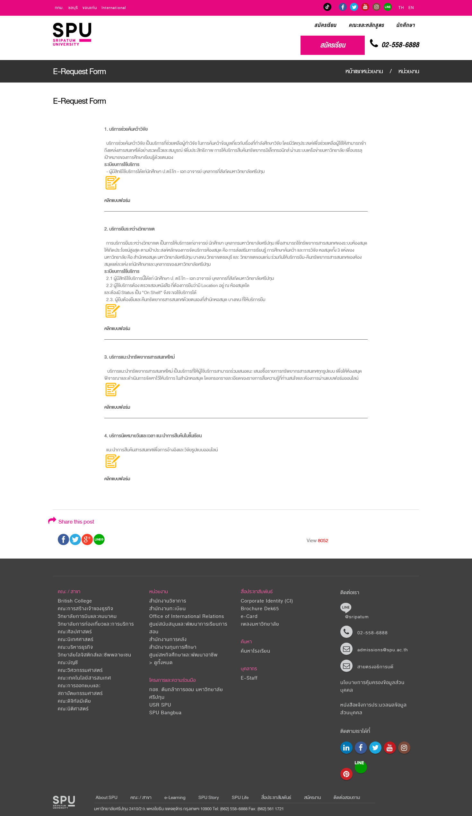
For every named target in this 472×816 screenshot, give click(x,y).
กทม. (59, 8)
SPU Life (240, 797)
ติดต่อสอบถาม (347, 797)
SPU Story (208, 797)
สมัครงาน (312, 797)
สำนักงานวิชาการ (167, 601)
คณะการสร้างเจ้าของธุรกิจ (85, 608)
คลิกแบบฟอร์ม (117, 200)
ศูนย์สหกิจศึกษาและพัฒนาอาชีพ (183, 655)
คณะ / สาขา (141, 797)
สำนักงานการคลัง (168, 639)
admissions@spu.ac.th (382, 650)
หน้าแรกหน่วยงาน (364, 71)
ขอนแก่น (90, 8)
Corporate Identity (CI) (267, 601)
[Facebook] (343, 7)
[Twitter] (354, 7)
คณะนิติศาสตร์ (73, 709)
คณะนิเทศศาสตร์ (75, 639)
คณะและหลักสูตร (366, 25)
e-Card (249, 616)
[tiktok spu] (327, 7)
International (113, 8)
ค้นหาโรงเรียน (255, 651)
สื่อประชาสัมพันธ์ (257, 591)
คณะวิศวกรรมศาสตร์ (80, 670)
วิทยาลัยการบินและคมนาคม (87, 616)
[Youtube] (390, 748)
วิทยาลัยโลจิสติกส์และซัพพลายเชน (94, 655)
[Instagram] (376, 7)
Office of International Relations (186, 616)
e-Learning (175, 797)
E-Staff (249, 678)
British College (75, 601)
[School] (346, 748)
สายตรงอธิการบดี (375, 667)
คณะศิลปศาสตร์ (75, 632)
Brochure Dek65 (260, 608)
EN (411, 8)
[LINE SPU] (388, 7)
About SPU (107, 797)
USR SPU (160, 705)
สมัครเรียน (325, 25)
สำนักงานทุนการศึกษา (173, 647)
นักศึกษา (405, 25)
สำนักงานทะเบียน (167, 608)
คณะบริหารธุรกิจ (75, 647)
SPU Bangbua (165, 712)
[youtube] (365, 7)
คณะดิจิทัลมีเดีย (74, 701)
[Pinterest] (346, 774)
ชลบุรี (73, 8)
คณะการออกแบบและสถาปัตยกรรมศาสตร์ (80, 689)
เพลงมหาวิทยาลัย (260, 624)
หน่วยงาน (408, 71)
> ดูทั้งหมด (161, 662)
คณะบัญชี (68, 662)
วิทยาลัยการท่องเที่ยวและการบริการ (96, 624)
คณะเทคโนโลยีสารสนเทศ (84, 678)
